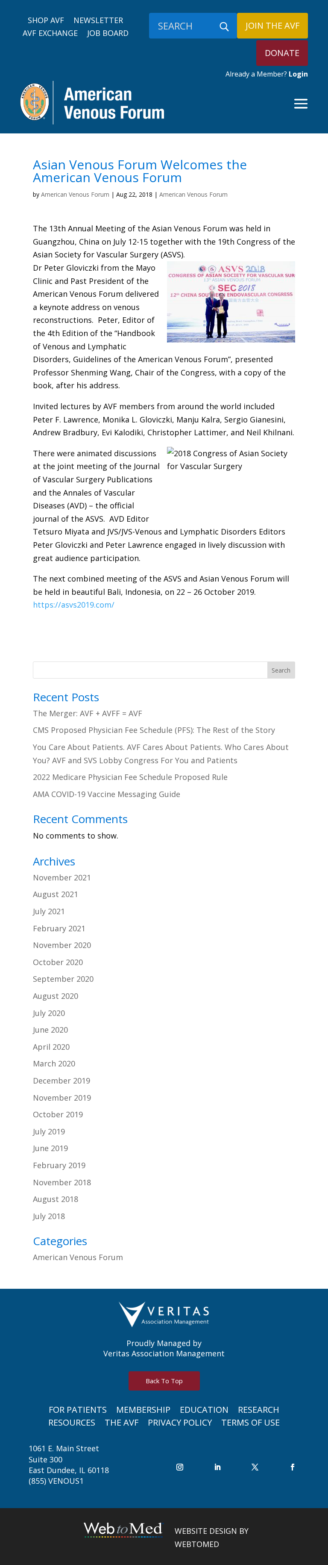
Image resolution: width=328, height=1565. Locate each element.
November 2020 (62, 945)
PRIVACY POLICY (180, 1424)
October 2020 (58, 962)
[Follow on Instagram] (180, 1467)
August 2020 (55, 996)
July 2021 (49, 911)
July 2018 (49, 1216)
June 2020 (50, 1030)
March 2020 (54, 1063)
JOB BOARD (108, 34)
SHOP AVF (46, 21)
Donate (282, 53)
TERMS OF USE (250, 1424)
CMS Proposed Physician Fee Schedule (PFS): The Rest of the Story (154, 730)
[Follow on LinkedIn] (217, 1467)
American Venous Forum (75, 194)
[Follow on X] (255, 1467)
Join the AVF (272, 25)
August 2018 (55, 1199)
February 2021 (59, 928)
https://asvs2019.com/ (73, 604)
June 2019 (50, 1148)
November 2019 (62, 1098)
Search (281, 670)
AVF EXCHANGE (50, 34)
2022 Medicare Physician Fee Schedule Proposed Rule (130, 777)
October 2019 (58, 1114)
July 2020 (49, 1013)
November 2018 (62, 1182)
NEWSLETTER (98, 21)
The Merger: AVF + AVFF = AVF (87, 713)
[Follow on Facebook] (292, 1467)
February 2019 (59, 1165)
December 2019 (61, 1080)
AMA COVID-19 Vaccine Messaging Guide (106, 794)
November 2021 (62, 877)
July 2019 (49, 1131)
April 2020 (51, 1047)
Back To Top (164, 1380)
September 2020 (63, 979)
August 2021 (55, 894)
